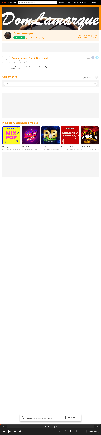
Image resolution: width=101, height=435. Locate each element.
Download (70, 431)
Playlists (75, 2)
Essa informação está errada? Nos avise (23, 63)
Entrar (94, 2)
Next (14, 431)
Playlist (75, 431)
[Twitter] (97, 57)
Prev (4, 431)
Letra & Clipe (92, 431)
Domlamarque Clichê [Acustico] (45, 427)
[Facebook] (92, 57)
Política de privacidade (47, 418)
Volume (20, 431)
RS (89, 37)
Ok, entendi (72, 417)
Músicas (68, 2)
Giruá (85, 37)
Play (9, 431)
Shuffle (59, 431)
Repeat (65, 431)
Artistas (61, 2)
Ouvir (20, 37)
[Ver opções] (42, 37)
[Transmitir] (81, 431)
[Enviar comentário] (95, 83)
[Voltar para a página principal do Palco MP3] (9, 2)
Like (25, 431)
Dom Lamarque (23, 33)
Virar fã (34, 37)
